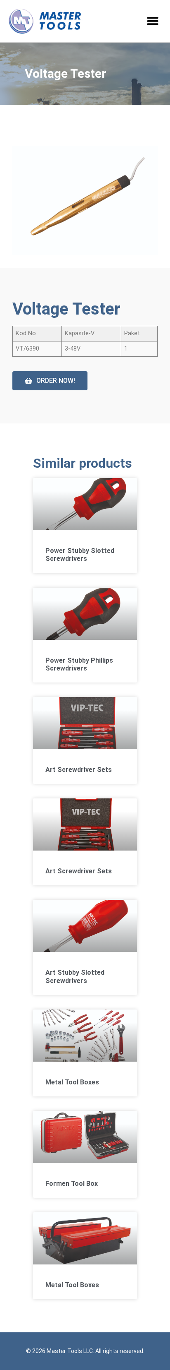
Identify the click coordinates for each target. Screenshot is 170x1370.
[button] (152, 21)
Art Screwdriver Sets (78, 770)
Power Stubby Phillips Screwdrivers (79, 664)
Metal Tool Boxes (72, 1082)
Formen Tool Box (71, 1183)
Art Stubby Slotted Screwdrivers (74, 976)
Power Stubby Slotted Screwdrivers (79, 554)
